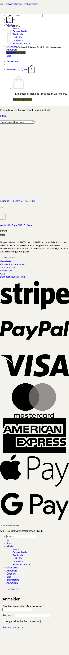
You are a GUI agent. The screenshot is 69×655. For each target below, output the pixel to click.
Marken (10, 25)
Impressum (12, 579)
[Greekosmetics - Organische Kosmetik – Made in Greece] (19, 3)
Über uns (11, 52)
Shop (9, 542)
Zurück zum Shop (22, 99)
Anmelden (34, 621)
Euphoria (18, 555)
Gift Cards (12, 46)
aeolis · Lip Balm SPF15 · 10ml (16, 225)
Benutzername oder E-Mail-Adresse (22, 606)
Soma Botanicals (22, 43)
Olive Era (18, 561)
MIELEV (17, 558)
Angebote (11, 49)
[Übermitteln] (14, 19)
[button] (9, 18)
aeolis (16, 28)
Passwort (8, 615)
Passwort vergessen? (13, 627)
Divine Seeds (20, 31)
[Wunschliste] (1, 207)
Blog (8, 55)
